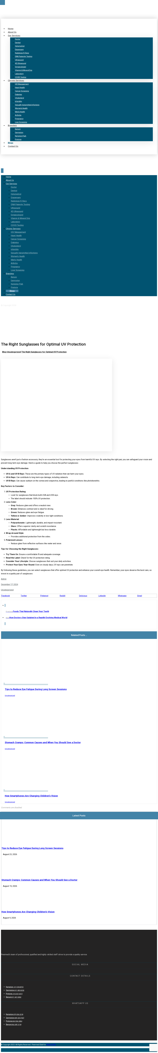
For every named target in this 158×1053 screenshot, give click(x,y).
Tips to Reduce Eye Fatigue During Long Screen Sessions (32, 848)
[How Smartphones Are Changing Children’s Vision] (10, 906)
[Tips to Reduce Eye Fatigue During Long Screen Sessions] (10, 842)
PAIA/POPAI (51, 1045)
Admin (3, 579)
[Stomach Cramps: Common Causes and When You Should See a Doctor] (10, 874)
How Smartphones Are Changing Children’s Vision (28, 911)
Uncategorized (7, 590)
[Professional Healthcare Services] (22, 15)
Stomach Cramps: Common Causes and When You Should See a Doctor (39, 880)
